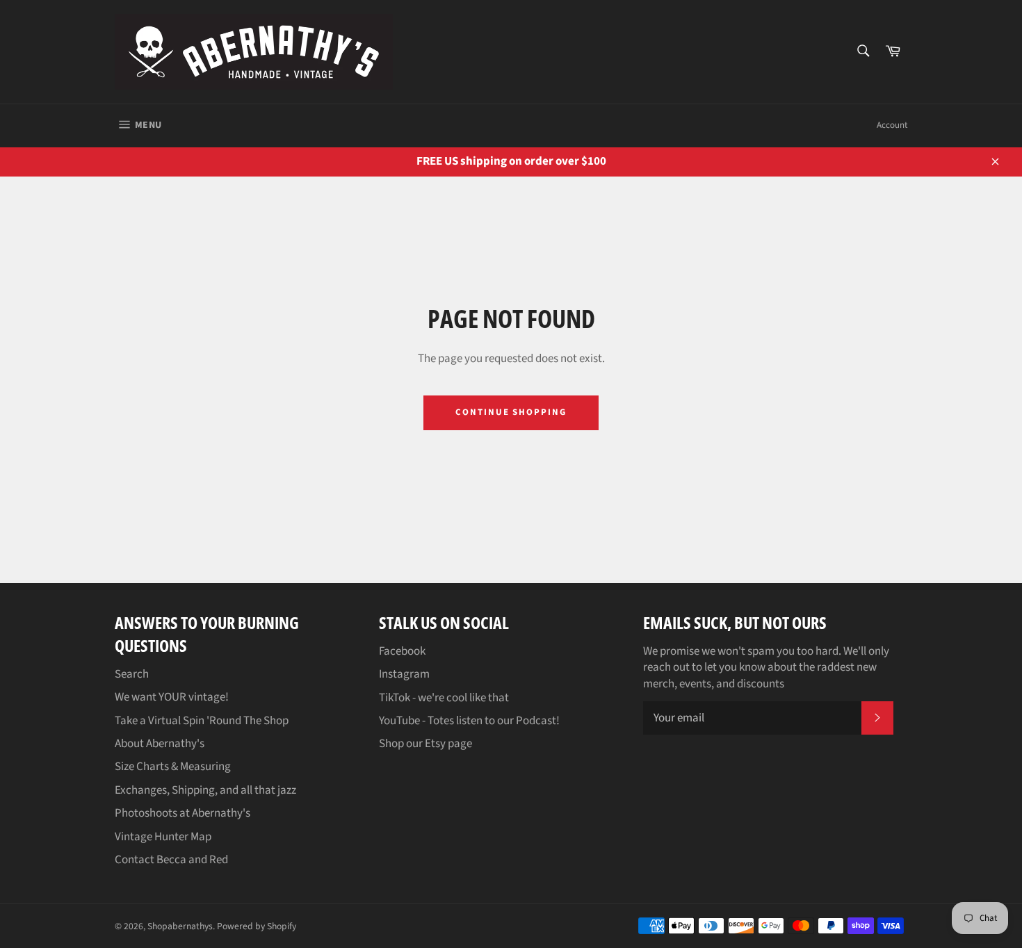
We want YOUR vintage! (172, 697)
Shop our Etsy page (425, 743)
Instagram (404, 674)
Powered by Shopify (256, 926)
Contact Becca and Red (171, 859)
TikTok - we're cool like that (444, 697)
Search (132, 674)
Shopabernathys (180, 926)
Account (892, 125)
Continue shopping (511, 412)
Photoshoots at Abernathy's (182, 813)
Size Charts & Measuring (173, 766)
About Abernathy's (159, 743)
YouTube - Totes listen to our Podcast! (469, 720)
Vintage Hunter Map (163, 836)
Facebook (402, 651)
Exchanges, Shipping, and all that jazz (205, 790)
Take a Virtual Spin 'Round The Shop (202, 720)
